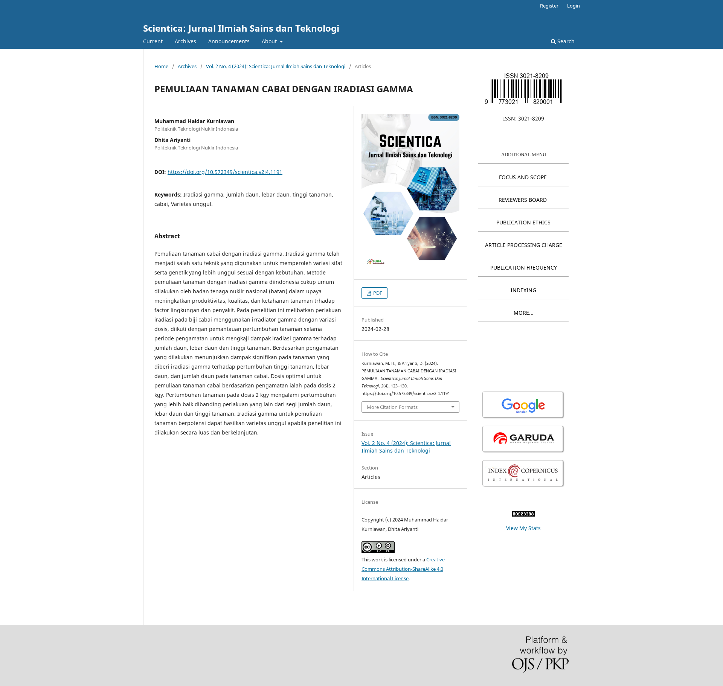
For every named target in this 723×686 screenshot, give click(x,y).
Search (565, 41)
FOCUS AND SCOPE (523, 177)
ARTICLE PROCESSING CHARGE (523, 244)
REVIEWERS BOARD (523, 199)
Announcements (229, 41)
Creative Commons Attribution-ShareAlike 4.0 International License (403, 569)
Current (153, 41)
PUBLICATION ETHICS (523, 222)
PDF (377, 293)
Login (573, 5)
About (270, 41)
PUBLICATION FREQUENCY (523, 267)
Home (161, 66)
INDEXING (523, 290)
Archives (185, 41)
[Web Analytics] (523, 514)
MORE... (524, 312)
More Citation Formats (392, 407)
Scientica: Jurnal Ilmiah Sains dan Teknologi (241, 28)
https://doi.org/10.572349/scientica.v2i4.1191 (225, 171)
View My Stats (523, 528)
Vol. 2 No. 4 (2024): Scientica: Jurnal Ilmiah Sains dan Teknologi (275, 66)
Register (549, 5)
